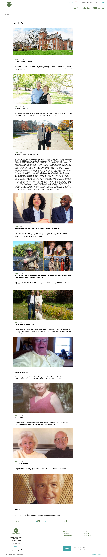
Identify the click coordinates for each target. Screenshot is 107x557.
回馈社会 (65, 531)
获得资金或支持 (66, 533)
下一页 (64, 521)
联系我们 (16, 546)
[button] (77, 2)
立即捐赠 (72, 2)
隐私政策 (94, 554)
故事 (16, 106)
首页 (3, 14)
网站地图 (100, 554)
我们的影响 (86, 533)
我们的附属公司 (87, 535)
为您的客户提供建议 (67, 535)
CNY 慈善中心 (96, 2)
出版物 (16, 59)
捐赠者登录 (83, 2)
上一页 (18, 521)
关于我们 (86, 531)
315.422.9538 (16, 543)
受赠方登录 (89, 2)
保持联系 (67, 548)
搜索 (103, 2)
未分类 (16, 273)
